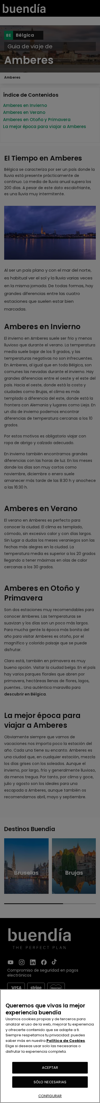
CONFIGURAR (50, 1096)
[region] (50, 1046)
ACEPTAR (50, 1067)
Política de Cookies (65, 1040)
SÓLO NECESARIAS (50, 1082)
